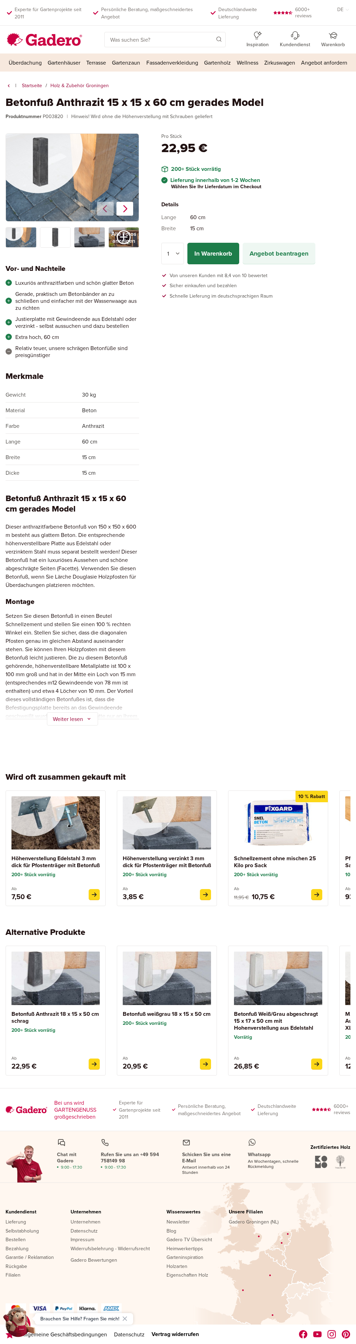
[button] (209, 39)
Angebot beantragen (279, 253)
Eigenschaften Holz (187, 1275)
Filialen (13, 1275)
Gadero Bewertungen (94, 1260)
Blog (171, 1231)
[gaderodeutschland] (303, 1334)
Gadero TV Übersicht (189, 1240)
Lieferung (16, 1222)
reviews (303, 12)
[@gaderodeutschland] (317, 1334)
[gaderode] (346, 1334)
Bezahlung (17, 1249)
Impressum (82, 1240)
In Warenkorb (213, 253)
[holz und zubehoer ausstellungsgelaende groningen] (9, 86)
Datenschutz (84, 1231)
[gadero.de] (331, 1334)
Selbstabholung (22, 1231)
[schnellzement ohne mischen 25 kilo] (316, 894)
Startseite (32, 85)
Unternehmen (86, 1212)
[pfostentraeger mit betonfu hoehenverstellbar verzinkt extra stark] (205, 894)
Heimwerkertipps (185, 1249)
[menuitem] (25, 62)
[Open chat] (19, 1324)
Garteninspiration (185, 1257)
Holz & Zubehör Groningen (79, 85)
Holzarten (177, 1266)
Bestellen (16, 1240)
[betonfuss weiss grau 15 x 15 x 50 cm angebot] (205, 1064)
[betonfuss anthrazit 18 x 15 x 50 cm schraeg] (94, 1064)
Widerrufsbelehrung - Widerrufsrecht (110, 1249)
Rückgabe (16, 1266)
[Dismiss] (125, 1318)
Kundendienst (21, 1212)
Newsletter (178, 1222)
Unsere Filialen (246, 1212)
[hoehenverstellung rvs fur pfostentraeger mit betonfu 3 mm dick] (94, 894)
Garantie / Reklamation (30, 1257)
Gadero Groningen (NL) (253, 1222)
